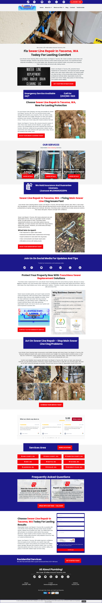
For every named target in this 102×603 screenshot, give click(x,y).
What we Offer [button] (58, 7)
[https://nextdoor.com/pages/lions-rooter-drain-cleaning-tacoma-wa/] (34, 1)
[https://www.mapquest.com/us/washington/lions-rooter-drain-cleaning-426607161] (28, 1)
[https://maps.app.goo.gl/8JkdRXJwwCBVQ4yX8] (80, 267)
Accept (83, 601)
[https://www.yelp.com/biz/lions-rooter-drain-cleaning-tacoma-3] (49, 1)
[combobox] (58, 524)
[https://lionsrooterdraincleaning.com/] (27, 7)
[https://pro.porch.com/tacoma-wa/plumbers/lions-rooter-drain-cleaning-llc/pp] (56, 1)
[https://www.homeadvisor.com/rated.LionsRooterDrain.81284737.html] (42, 1)
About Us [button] (48, 7)
